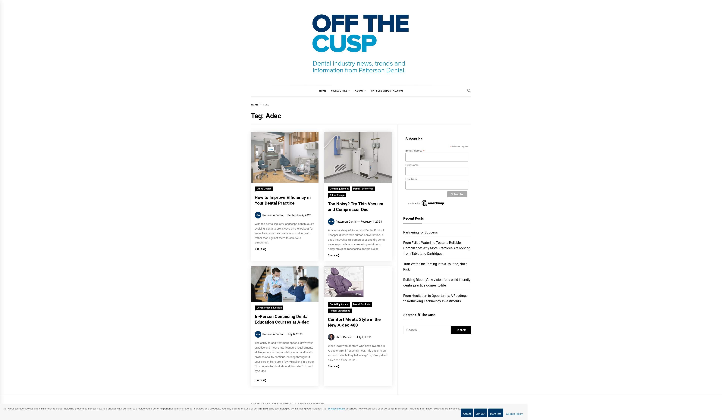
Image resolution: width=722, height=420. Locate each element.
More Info (495, 413)
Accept (467, 413)
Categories (339, 90)
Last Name (411, 178)
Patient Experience (340, 310)
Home (323, 90)
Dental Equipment (339, 188)
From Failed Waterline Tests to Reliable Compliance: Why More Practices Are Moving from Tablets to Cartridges (436, 248)
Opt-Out (480, 413)
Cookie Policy (514, 413)
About (359, 90)
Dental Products (361, 304)
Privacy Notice (336, 408)
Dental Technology (363, 188)
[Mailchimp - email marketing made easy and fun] (426, 206)
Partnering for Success (420, 232)
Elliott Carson (343, 337)
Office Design (264, 188)
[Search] (469, 90)
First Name (412, 164)
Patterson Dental (272, 215)
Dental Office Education (269, 307)
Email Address (415, 150)
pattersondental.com (387, 90)
